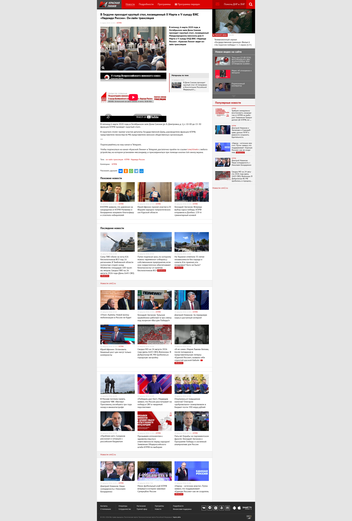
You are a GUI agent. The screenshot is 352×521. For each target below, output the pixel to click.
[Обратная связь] (217, 4)
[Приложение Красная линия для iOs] (239, 508)
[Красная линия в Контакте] (204, 508)
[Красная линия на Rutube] (227, 508)
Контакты (104, 506)
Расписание (141, 506)
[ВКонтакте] (121, 171)
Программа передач (189, 4)
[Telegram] (136, 171)
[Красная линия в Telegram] (209, 508)
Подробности (146, 4)
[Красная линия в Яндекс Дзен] (215, 508)
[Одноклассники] (126, 171)
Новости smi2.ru (108, 283)
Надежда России (137, 159)
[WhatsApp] (131, 171)
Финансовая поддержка (182, 509)
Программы (164, 4)
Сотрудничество (125, 509)
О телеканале (105, 509)
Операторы (123, 506)
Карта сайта (177, 517)
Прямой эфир (142, 509)
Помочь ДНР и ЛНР (234, 4)
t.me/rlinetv (192, 149)
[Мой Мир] (141, 171)
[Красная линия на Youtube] (221, 508)
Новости (130, 4)
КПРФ (127, 159)
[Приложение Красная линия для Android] (234, 508)
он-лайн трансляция (114, 159)
